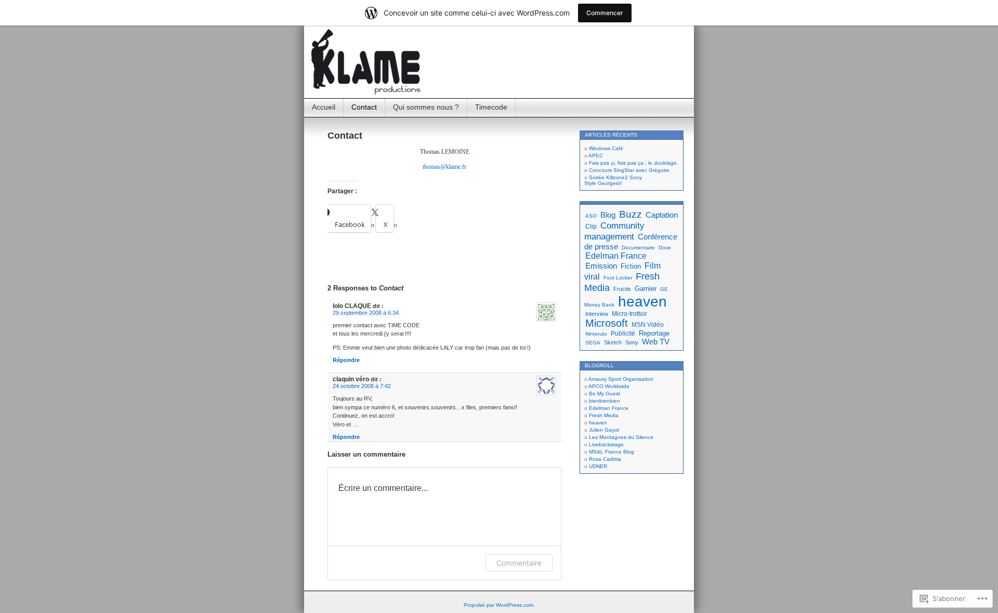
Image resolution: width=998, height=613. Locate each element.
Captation (662, 214)
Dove (665, 247)
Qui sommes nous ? (426, 107)
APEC (595, 155)
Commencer (604, 13)
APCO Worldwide (608, 386)
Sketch (613, 342)
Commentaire (519, 562)
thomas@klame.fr (444, 166)
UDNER (598, 466)
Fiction (631, 266)
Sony (631, 342)
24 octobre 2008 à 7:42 (362, 386)
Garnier (645, 288)
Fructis (622, 289)
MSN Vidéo (648, 324)
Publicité (623, 333)
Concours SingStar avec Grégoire (629, 170)
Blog (607, 214)
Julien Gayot (604, 430)
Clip (591, 226)
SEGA (592, 342)
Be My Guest (604, 393)
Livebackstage (606, 444)
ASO (591, 216)
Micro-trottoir (629, 313)
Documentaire (638, 247)
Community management (614, 231)
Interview (596, 314)
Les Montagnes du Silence (621, 437)
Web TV (655, 341)
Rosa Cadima (605, 459)
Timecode (491, 107)
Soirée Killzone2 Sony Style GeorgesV (613, 180)
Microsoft (606, 323)
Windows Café (606, 148)
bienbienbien (604, 401)
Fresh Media (604, 415)
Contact (364, 107)
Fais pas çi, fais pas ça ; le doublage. (633, 163)
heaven (642, 302)
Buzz (630, 214)
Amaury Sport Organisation (620, 379)
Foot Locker (617, 278)
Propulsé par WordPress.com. (499, 605)
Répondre (346, 360)
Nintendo (596, 334)
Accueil (323, 107)
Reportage (654, 333)
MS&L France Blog (611, 452)
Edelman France (616, 255)
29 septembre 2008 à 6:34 (366, 313)
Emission (601, 265)
